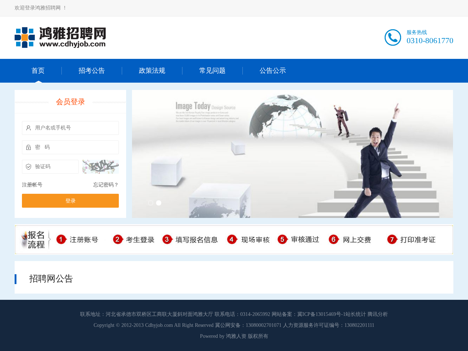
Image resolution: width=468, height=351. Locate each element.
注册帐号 (32, 185)
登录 (70, 201)
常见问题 (212, 70)
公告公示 (273, 70)
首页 (38, 70)
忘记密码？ (106, 185)
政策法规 (152, 70)
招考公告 (92, 70)
